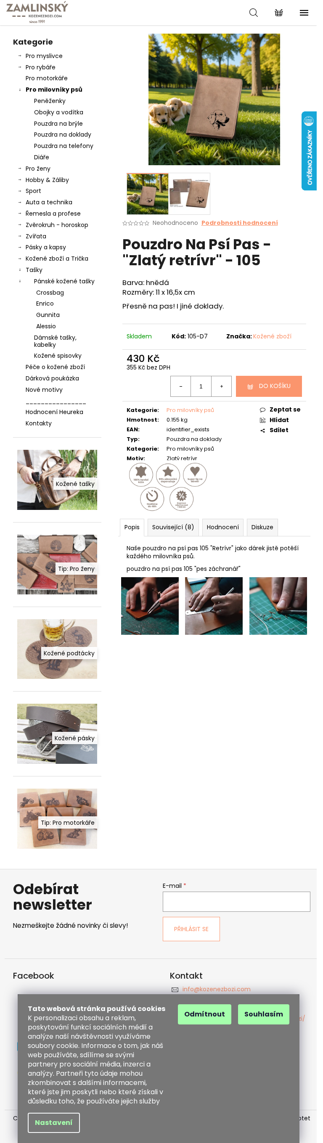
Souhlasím (263, 1014)
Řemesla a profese (53, 213)
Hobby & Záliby (47, 180)
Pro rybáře (41, 67)
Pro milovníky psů (54, 89)
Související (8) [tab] (173, 527)
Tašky (34, 270)
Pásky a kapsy (46, 247)
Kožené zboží (272, 336)
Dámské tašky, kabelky (55, 341)
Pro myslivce (44, 56)
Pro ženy (38, 168)
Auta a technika (49, 202)
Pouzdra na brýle (58, 123)
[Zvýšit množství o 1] (221, 386)
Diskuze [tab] (262, 527)
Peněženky (50, 101)
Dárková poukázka (52, 378)
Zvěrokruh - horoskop (57, 225)
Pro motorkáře (47, 78)
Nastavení (54, 1122)
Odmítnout (204, 1014)
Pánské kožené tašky (64, 281)
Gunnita (48, 315)
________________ (56, 401)
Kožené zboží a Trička (57, 258)
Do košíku (275, 386)
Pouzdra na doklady (62, 134)
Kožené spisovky (58, 355)
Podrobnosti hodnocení (239, 223)
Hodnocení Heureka (54, 412)
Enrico (45, 303)
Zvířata (36, 236)
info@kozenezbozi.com (217, 989)
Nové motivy (44, 389)
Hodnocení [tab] (223, 527)
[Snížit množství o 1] (181, 386)
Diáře (41, 157)
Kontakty (39, 423)
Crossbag (50, 292)
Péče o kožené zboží (55, 367)
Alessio (46, 326)
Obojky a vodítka (58, 112)
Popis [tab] (132, 527)
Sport (33, 191)
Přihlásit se (191, 929)
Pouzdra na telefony (63, 146)
